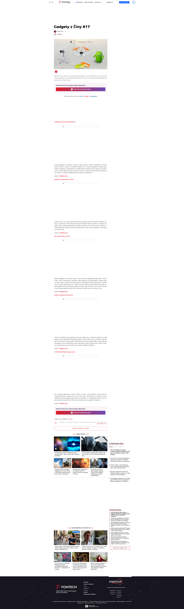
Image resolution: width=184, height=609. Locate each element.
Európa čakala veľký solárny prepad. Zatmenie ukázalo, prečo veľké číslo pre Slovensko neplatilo (120, 514)
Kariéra (86, 592)
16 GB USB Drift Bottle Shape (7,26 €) (64, 352)
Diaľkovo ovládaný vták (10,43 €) (63, 295)
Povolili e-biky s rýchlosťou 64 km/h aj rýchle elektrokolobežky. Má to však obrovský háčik (119, 466)
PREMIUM (80, 2)
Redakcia (86, 588)
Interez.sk (119, 590)
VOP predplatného (121, 601)
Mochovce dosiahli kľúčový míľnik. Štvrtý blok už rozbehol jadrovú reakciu (120, 538)
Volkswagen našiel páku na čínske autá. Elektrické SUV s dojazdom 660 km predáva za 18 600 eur (120, 480)
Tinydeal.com (63, 176)
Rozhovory (98, 2)
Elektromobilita (88, 2)
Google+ (87, 96)
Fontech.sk (112, 593)
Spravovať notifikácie (90, 594)
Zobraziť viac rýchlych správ (120, 547)
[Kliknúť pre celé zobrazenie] (80, 54)
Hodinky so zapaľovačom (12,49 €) (64, 179)
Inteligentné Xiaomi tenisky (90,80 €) (64, 122)
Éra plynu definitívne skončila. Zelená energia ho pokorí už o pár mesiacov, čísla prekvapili (120, 473)
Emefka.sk (119, 592)
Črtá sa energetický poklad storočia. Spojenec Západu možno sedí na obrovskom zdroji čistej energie (120, 452)
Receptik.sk (119, 595)
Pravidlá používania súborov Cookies (97, 601)
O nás (85, 586)
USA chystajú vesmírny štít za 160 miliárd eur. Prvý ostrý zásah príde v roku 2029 (120, 534)
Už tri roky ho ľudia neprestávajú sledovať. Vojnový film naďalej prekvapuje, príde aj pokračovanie (120, 460)
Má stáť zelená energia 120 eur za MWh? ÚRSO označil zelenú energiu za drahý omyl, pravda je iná (120, 524)
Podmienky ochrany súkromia (59, 601)
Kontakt (86, 582)
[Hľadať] (52, 2)
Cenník (86, 590)
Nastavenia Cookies (71, 601)
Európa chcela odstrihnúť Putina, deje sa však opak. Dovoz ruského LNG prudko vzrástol (120, 529)
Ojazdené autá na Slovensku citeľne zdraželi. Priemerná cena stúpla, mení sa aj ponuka (120, 542)
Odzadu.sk (112, 592)
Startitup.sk (112, 590)
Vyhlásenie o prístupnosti (82, 601)
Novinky (59, 34)
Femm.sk (119, 593)
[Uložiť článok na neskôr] (56, 72)
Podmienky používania (111, 601)
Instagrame (93, 96)
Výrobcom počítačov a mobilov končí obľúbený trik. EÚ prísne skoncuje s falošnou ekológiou (120, 519)
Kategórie (109, 2)
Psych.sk (119, 597)
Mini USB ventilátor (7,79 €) (62, 236)
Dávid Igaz (60, 31)
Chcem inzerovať (88, 584)
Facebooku (81, 96)
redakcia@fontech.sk (102, 423)
